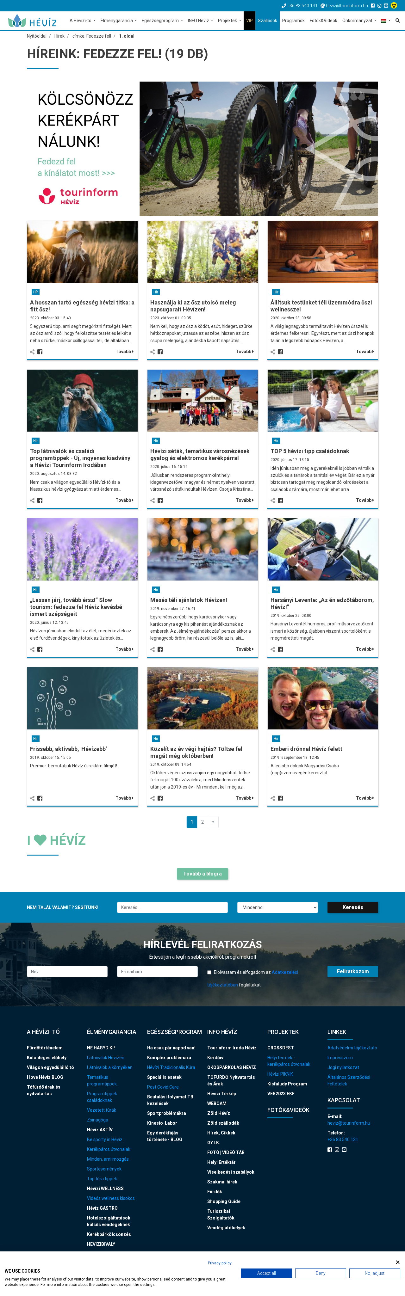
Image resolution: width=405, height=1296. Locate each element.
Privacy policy (220, 1263)
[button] (386, 21)
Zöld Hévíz (218, 1113)
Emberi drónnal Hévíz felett (306, 749)
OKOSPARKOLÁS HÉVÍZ (231, 1067)
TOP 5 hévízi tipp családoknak (310, 451)
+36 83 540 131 (342, 1139)
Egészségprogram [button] (161, 20)
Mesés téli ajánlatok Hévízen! (188, 600)
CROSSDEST (280, 1047)
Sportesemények (104, 1168)
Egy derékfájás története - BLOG (164, 1136)
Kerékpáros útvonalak (108, 1149)
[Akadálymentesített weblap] (395, 5)
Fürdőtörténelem (45, 1047)
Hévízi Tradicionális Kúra (171, 1067)
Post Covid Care (163, 1087)
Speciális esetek (164, 1077)
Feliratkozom (353, 971)
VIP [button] (249, 20)
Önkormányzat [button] (357, 20)
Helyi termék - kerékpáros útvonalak (288, 1061)
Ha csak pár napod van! (171, 1047)
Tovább (123, 351)
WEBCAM (217, 1103)
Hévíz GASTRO (102, 1208)
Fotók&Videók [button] (323, 20)
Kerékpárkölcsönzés (109, 1234)
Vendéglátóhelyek (226, 1227)
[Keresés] (396, 20)
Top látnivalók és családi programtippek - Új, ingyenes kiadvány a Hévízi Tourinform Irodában (80, 458)
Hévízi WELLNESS (105, 1188)
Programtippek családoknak (102, 1097)
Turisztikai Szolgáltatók (220, 1214)
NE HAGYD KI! (101, 1047)
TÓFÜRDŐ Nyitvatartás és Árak (231, 1080)
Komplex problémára (169, 1057)
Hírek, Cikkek (221, 1132)
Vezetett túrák (101, 1110)
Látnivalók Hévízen (105, 1057)
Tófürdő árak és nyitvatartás (43, 1090)
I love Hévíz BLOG (45, 1077)
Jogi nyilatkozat (343, 1067)
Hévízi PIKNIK (280, 1074)
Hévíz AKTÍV (100, 1129)
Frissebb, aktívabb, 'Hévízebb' (68, 749)
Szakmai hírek (222, 1181)
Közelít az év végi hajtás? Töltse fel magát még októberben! (196, 752)
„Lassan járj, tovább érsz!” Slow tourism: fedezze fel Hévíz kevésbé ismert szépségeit (76, 607)
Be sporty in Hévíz (104, 1139)
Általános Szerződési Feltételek (348, 1080)
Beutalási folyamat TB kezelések (170, 1100)
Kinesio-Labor (162, 1123)
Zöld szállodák (223, 1123)
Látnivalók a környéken (110, 1067)
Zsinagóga (97, 1119)
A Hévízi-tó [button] (81, 20)
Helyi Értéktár (221, 1162)
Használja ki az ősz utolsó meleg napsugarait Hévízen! (193, 306)
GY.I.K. (213, 1142)
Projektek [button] (228, 20)
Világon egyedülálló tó (50, 1067)
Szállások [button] (267, 20)
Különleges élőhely (46, 1057)
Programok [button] (293, 20)
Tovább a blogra (202, 874)
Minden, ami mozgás (108, 1159)
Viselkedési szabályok (230, 1172)
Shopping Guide (223, 1201)
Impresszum (340, 1057)
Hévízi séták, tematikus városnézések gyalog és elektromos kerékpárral (200, 454)
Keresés (353, 907)
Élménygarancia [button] (117, 20)
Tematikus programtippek (102, 1080)
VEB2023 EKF (281, 1093)
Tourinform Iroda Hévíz (232, 1047)
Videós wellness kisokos (111, 1198)
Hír (35, 292)
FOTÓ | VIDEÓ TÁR (226, 1152)
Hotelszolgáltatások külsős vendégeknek (108, 1221)
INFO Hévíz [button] (199, 20)
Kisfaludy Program (287, 1083)
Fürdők (214, 1191)
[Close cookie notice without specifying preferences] (397, 1262)
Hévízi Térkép (221, 1093)
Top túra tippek (102, 1178)
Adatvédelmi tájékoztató (352, 1047)
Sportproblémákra (166, 1113)
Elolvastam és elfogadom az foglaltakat (252, 978)
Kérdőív (215, 1057)
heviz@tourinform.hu (348, 1123)
